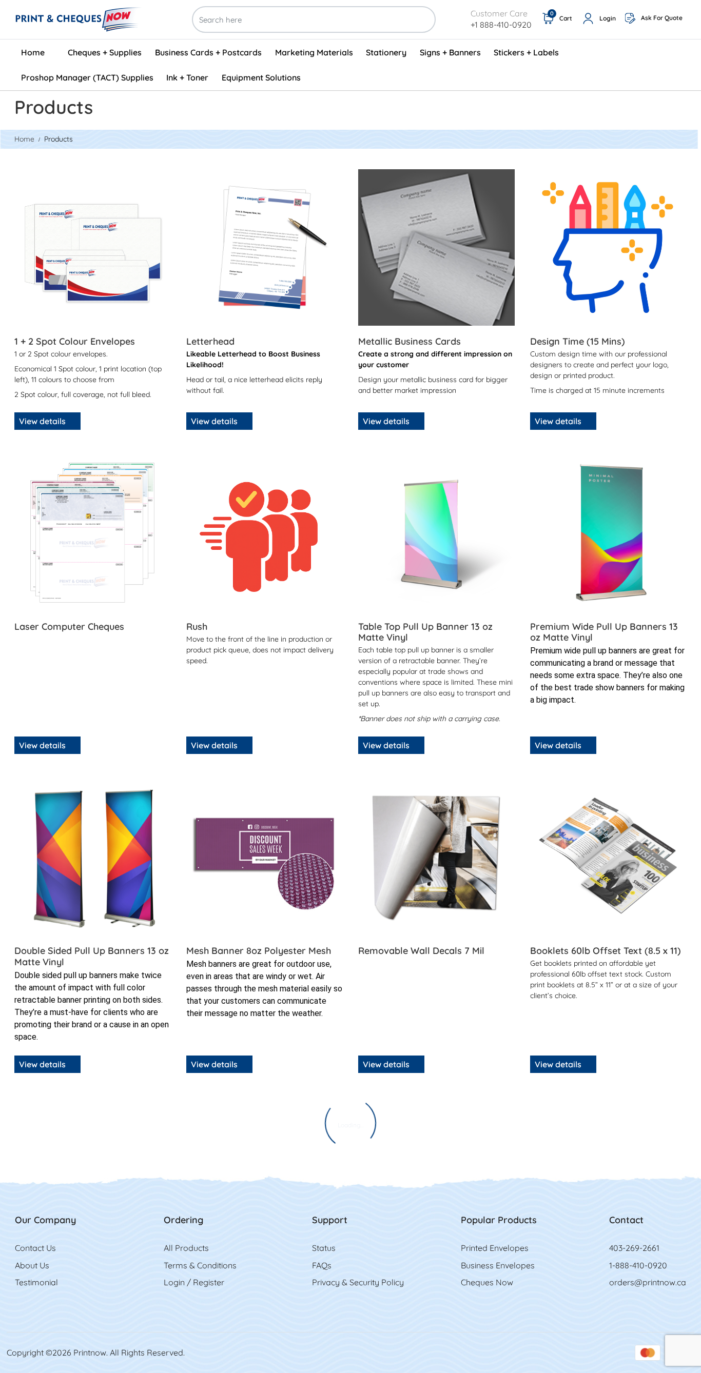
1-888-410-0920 (638, 1265)
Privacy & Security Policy (358, 1282)
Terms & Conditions (200, 1265)
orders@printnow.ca (647, 1282)
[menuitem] (38, 52)
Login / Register (194, 1282)
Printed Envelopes (495, 1248)
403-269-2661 (634, 1248)
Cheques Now (487, 1282)
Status (324, 1248)
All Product (184, 1248)
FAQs (322, 1265)
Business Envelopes (498, 1265)
